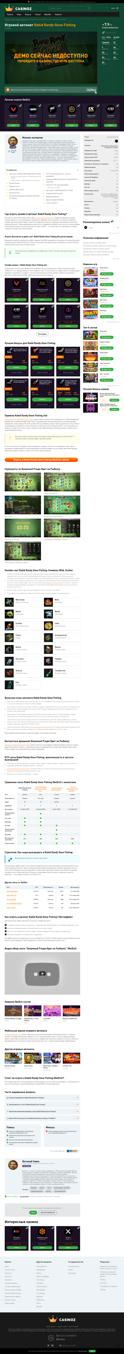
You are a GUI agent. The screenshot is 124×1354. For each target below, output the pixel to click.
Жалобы (48, 14)
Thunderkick (103, 344)
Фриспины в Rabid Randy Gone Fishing (17, 745)
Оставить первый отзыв (110, 27)
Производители (41, 1266)
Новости (58, 14)
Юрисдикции (40, 1290)
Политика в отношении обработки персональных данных (108, 1274)
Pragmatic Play (104, 280)
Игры (19, 14)
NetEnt (7, 1020)
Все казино (42, 334)
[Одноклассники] (73, 1151)
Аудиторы (39, 1296)
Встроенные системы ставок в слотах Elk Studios (99, 246)
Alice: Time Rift (104, 374)
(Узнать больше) (83, 1351)
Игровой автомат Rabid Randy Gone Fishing (19, 419)
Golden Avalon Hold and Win (56, 789)
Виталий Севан (13, 151)
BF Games (8, 1068)
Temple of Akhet (105, 342)
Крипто (38, 1273)
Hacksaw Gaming (104, 291)
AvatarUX (102, 270)
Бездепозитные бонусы (12, 1296)
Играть (13, 125)
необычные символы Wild (54, 582)
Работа (70, 1270)
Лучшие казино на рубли (13, 1290)
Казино (10, 14)
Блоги (38, 1303)
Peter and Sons (104, 302)
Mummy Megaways (12, 891)
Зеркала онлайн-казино (13, 1293)
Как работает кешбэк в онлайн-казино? (96, 249)
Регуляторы (40, 1293)
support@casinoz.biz (90, 2)
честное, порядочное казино (44, 218)
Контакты (103, 1283)
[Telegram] (76, 1151)
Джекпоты (8, 1276)
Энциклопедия (9, 1303)
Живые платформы (42, 1276)
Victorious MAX (11, 899)
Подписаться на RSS (68, 1346)
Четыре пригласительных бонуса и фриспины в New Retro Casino (109, 395)
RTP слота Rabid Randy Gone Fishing (18, 768)
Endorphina (103, 333)
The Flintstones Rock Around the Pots (41, 789)
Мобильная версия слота (13, 1034)
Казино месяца (41, 1286)
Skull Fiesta (103, 289)
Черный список (10, 1270)
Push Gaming (28, 1068)
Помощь (103, 1280)
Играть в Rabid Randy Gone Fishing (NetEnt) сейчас (41, 459)
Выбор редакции (63, 389)
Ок (92, 1351)
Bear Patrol (103, 300)
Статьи (38, 14)
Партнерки (72, 1273)
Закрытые (8, 1273)
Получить (16, 367)
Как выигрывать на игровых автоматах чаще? (98, 252)
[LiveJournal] (68, 1151)
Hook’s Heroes (11, 907)
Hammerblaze (104, 352)
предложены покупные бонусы (42, 727)
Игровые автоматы (11, 1283)
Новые (7, 1266)
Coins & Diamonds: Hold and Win (72, 789)
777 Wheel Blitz (104, 278)
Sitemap (103, 1290)
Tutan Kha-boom (105, 363)
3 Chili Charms (104, 267)
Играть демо (107, 274)
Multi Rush (103, 310)
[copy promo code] (16, 121)
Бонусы (28, 14)
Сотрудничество (73, 1266)
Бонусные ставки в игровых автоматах (96, 254)
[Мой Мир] (71, 1151)
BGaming (102, 312)
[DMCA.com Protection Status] (60, 1340)
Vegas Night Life (11, 895)
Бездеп (8, 357)
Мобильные (40, 1300)
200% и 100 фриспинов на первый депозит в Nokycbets (108, 404)
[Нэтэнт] (116, 141)
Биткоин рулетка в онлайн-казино (94, 243)
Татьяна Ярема (24, 1196)
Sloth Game (103, 331)
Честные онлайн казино (13, 1286)
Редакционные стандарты (108, 1286)
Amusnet (65, 1068)
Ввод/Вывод (40, 1270)
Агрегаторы (40, 1280)
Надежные (8, 1280)
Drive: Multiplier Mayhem (14, 903)
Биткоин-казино (10, 1300)
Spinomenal (47, 1070)
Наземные (39, 1283)
